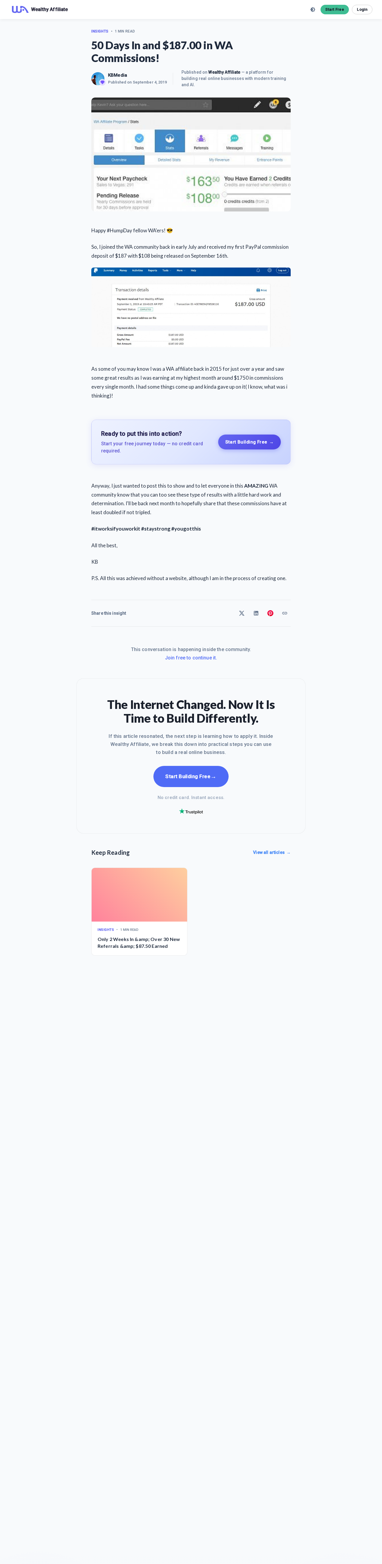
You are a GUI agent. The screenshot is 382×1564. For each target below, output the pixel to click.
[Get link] (285, 613)
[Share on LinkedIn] (256, 613)
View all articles (272, 852)
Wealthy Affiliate (224, 72)
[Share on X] (242, 613)
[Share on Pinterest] (270, 613)
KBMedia (117, 75)
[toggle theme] (313, 9)
